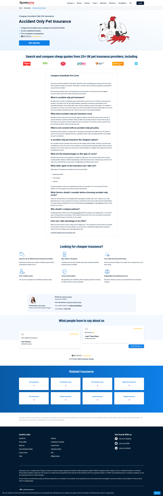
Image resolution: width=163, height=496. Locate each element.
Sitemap (53, 438)
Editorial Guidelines (76, 305)
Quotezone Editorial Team (73, 302)
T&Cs (20, 456)
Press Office (22, 442)
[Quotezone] (27, 3)
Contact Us (22, 438)
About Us (21, 445)
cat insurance (99, 203)
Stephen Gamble (67, 297)
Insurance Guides (56, 449)
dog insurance (89, 203)
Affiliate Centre (55, 456)
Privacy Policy (23, 452)
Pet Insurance (27, 8)
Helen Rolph (41, 305)
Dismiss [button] (157, 493)
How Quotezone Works (26, 449)
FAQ (52, 452)
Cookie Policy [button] (110, 493)
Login (140, 3)
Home (20, 8)
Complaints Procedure (57, 442)
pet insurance (77, 213)
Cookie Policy (55, 445)
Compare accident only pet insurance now (63, 232)
